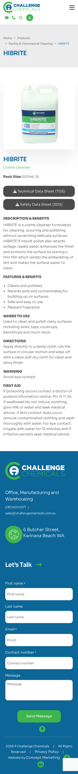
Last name (14, 606)
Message (12, 675)
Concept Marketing (43, 757)
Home (7, 38)
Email (11, 629)
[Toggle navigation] (72, 8)
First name (15, 583)
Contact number (20, 652)
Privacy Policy (47, 751)
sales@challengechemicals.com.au (30, 513)
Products (23, 38)
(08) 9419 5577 (15, 507)
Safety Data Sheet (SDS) (41, 204)
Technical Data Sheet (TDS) (41, 191)
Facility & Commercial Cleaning (31, 43)
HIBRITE (63, 43)
